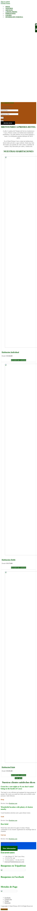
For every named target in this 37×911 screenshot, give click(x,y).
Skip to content (5, 1)
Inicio (8, 6)
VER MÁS (18, 778)
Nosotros (9, 8)
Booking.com (13, 803)
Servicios (9, 10)
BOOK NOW (8, 123)
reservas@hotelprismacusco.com (14, 861)
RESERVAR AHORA (18, 360)
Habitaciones (11, 13)
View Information (9, 848)
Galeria (9, 15)
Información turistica (14, 17)
